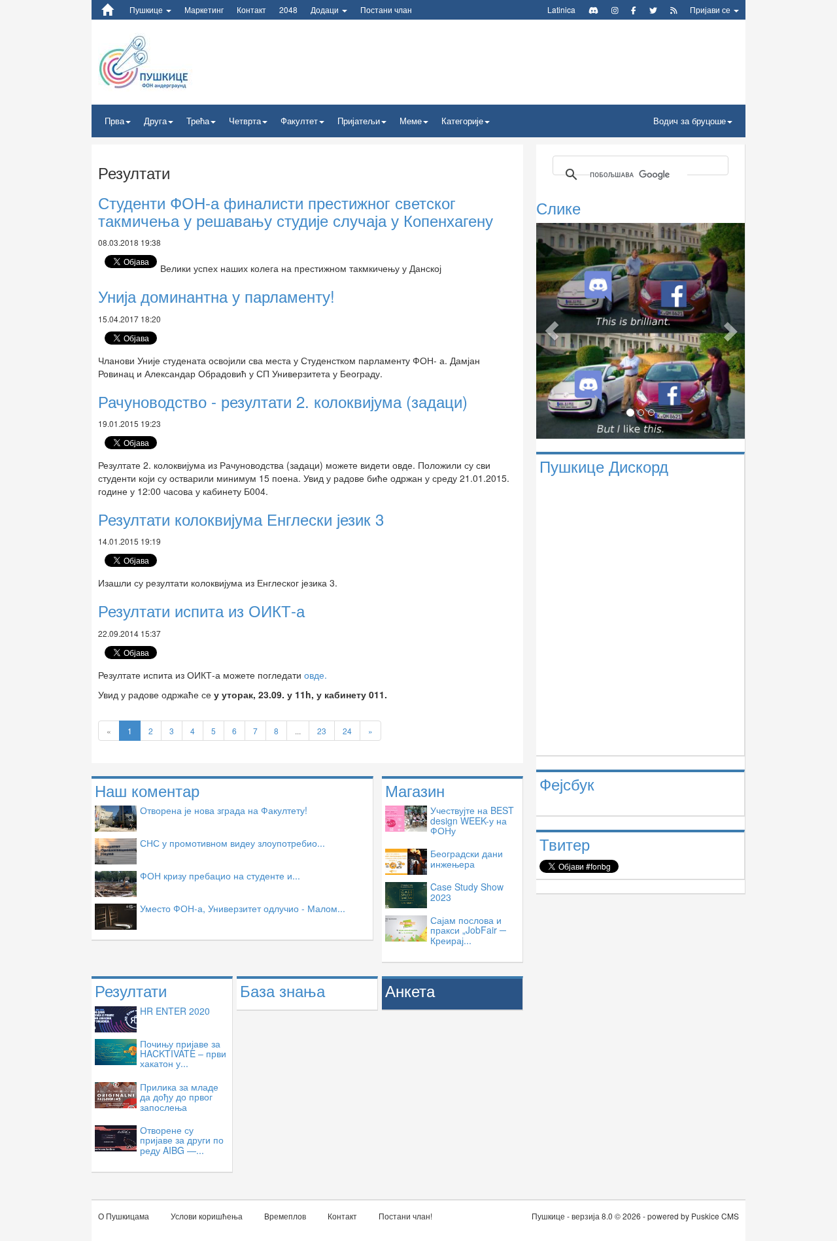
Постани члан (386, 9)
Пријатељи (358, 120)
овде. (315, 674)
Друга (155, 120)
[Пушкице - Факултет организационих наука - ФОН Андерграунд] (175, 60)
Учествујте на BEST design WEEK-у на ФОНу (472, 820)
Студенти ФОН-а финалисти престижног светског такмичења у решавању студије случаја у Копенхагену (295, 211)
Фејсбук (566, 783)
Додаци (326, 9)
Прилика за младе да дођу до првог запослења (179, 1097)
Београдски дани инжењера (466, 858)
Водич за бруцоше (689, 120)
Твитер (564, 843)
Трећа (197, 120)
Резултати (131, 990)
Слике (558, 207)
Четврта (245, 120)
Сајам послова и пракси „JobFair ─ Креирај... (468, 930)
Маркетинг (204, 9)
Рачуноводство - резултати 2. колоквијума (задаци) (283, 401)
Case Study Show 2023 (467, 891)
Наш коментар (147, 790)
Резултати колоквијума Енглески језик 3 (241, 518)
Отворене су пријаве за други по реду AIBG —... (182, 1140)
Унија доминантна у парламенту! (216, 295)
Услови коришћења (207, 1215)
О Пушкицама (123, 1215)
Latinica (561, 9)
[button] (552, 330)
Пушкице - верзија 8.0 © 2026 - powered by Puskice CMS (635, 1215)
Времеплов (285, 1215)
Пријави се (711, 9)
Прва (114, 120)
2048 (288, 9)
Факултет (299, 120)
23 (321, 730)
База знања (282, 990)
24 (347, 730)
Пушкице (147, 9)
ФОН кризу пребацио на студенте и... (220, 875)
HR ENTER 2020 (175, 1010)
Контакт (251, 9)
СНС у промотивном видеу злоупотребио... (232, 842)
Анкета (410, 990)
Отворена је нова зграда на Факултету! (223, 810)
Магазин (415, 790)
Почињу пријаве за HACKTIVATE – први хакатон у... (183, 1053)
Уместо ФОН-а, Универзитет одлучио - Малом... (242, 908)
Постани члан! (405, 1215)
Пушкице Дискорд (603, 465)
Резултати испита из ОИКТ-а (201, 610)
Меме (411, 120)
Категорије (462, 120)
